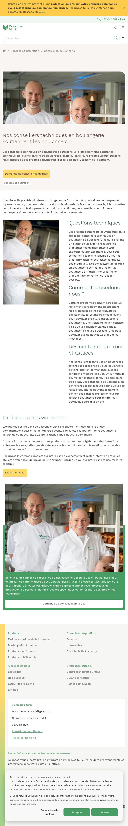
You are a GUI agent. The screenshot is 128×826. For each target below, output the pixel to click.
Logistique (14, 671)
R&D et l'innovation (79, 683)
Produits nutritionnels (22, 657)
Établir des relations (21, 683)
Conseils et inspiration (81, 633)
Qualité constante (78, 677)
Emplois (13, 689)
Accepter (77, 812)
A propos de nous (19, 665)
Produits (13, 633)
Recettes (72, 639)
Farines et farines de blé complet (29, 639)
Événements (13, 472)
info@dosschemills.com (27, 731)
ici (43, 11)
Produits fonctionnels (22, 651)
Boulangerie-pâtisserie (22, 645)
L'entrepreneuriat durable (83, 671)
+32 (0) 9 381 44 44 (24, 738)
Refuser (104, 812)
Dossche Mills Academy (82, 651)
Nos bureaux (16, 677)
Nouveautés (74, 645)
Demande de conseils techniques (26, 173)
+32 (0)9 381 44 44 (113, 19)
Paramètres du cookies (49, 812)
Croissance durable (79, 665)
